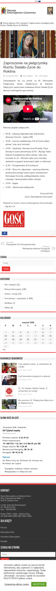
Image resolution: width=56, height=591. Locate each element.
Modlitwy (8, 303)
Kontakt (4, 541)
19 (21, 339)
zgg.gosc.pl (10, 206)
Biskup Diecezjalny (13, 289)
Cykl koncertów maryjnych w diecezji (34, 376)
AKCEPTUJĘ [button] (39, 584)
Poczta (4, 527)
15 (43, 336)
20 (28, 339)
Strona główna (8, 23)
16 (50, 336)
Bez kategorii (22, 23)
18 (13, 339)
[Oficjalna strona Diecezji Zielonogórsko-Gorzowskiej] (28, 10)
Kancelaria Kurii (7, 532)
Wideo (7, 308)
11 (13, 336)
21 (35, 339)
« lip (3, 349)
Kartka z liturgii (11, 294)
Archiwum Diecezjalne (10, 537)
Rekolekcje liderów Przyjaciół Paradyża (36, 249)
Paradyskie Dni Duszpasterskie (21, 243)
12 (21, 336)
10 (6, 336)
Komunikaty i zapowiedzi (15, 298)
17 (6, 339)
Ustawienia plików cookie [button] (16, 584)
